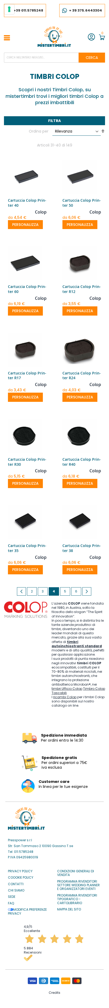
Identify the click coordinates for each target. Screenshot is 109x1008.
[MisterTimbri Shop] (54, 36)
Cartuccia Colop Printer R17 (27, 376)
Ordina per (38, 131)
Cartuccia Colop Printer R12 (81, 289)
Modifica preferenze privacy (27, 911)
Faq (11, 903)
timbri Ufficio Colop (67, 688)
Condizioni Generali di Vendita (75, 873)
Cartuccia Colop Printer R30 (27, 462)
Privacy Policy (20, 871)
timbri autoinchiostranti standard (77, 644)
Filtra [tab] (54, 120)
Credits (54, 992)
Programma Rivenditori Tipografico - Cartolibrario (77, 899)
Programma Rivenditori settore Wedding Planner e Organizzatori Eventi (78, 885)
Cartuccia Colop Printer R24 (81, 376)
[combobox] (54, 58)
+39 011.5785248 (28, 10)
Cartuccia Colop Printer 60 (27, 289)
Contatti (16, 884)
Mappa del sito (69, 909)
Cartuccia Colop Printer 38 (81, 548)
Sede (11, 897)
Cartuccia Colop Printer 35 (27, 548)
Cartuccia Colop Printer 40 (27, 203)
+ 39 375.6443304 (85, 10)
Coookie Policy (20, 877)
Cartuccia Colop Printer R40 (81, 462)
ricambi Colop (64, 697)
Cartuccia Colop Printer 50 (81, 203)
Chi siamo (16, 890)
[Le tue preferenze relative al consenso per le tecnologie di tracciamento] (9, 9)
